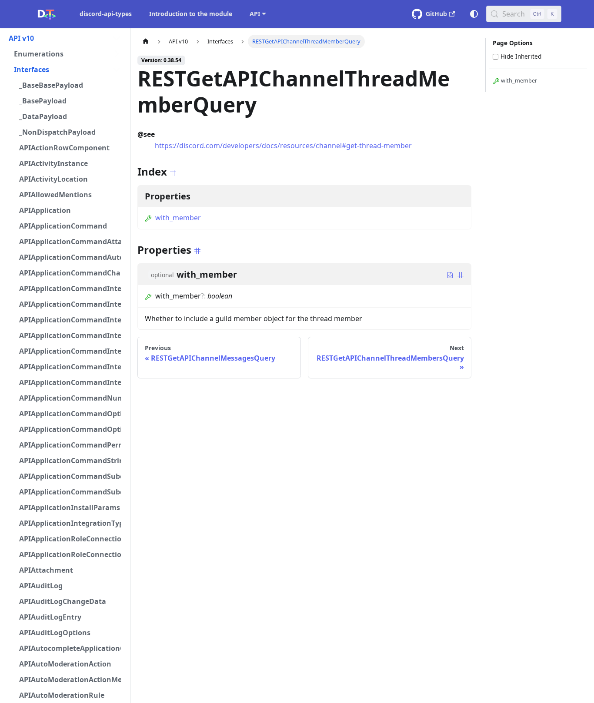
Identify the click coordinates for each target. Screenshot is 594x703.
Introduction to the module (190, 14)
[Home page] (145, 41)
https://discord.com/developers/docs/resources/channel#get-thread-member (283, 145)
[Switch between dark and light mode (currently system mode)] (474, 14)
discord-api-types (106, 14)
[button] (64, 38)
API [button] (255, 14)
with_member (178, 217)
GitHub (436, 14)
